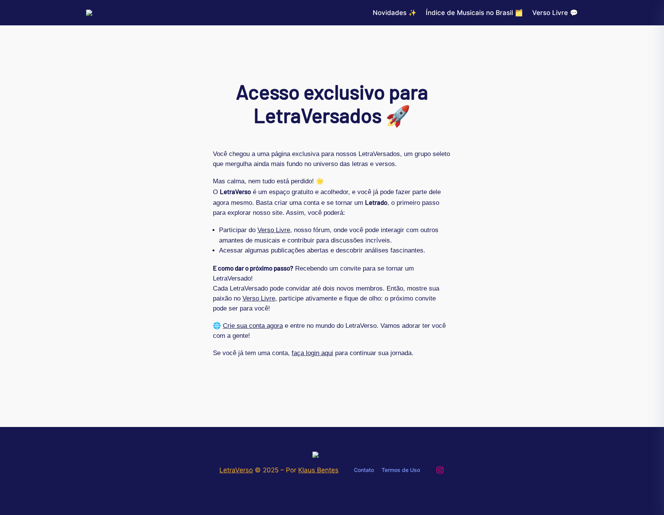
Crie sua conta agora (253, 325)
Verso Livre (273, 230)
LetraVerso (236, 470)
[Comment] (7, 6)
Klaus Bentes (318, 470)
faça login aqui (312, 353)
